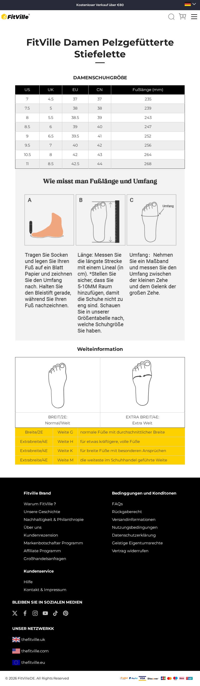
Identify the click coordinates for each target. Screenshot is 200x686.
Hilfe (28, 581)
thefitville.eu (33, 662)
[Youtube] (45, 612)
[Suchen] (171, 16)
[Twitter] (14, 612)
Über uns (32, 527)
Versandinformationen (133, 519)
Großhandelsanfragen (45, 558)
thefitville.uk (33, 639)
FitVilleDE (26, 678)
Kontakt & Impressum (45, 589)
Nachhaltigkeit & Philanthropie (54, 519)
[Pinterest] (65, 612)
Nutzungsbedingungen (135, 527)
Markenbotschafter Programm (53, 542)
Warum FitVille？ (40, 503)
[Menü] (194, 16)
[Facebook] (25, 612)
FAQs (117, 503)
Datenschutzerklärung (134, 535)
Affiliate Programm (42, 550)
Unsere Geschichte (42, 511)
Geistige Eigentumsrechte (137, 542)
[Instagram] (35, 612)
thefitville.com (35, 650)
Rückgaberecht (127, 511)
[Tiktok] (55, 612)
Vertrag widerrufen (130, 550)
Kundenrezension (41, 535)
